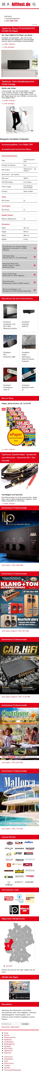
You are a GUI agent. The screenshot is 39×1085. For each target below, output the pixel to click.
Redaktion (8, 1039)
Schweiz (9, 966)
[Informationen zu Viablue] (9, 883)
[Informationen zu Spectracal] (19, 876)
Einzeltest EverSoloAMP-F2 (25, 324)
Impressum (8, 1057)
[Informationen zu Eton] (18, 853)
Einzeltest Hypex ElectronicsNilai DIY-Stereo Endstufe (28, 356)
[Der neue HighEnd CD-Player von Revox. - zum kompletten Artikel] (19, 64)
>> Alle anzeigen (8, 47)
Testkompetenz (10, 1037)
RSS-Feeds (8, 1048)
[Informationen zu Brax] (8, 848)
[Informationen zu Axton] (28, 842)
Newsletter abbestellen (10, 1027)
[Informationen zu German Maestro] (28, 853)
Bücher (7, 1035)
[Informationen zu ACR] (9, 843)
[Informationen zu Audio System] (18, 843)
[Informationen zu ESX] (9, 854)
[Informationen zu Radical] (8, 877)
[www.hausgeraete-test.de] (19, 902)
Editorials (7, 1053)
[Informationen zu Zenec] (29, 882)
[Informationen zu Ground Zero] (8, 860)
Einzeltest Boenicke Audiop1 (28, 387)
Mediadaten (8, 1059)
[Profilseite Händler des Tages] (19, 991)
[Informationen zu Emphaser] (30, 849)
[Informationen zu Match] (17, 864)
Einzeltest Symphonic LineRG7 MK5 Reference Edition (10, 325)
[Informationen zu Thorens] (30, 876)
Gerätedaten (9, 1042)
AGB (6, 1061)
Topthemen (8, 1051)
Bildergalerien (9, 1044)
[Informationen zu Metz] (27, 865)
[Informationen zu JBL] (9, 865)
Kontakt (7, 1068)
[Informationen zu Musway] (8, 871)
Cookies (7, 1065)
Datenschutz (9, 1063)
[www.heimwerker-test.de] (30, 902)
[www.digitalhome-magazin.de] (8, 902)
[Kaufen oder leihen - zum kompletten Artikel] (19, 120)
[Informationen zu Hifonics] (30, 860)
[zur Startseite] (21, 4)
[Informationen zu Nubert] (19, 871)
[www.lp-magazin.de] (14, 914)
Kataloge (7, 1046)
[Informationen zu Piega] (30, 871)
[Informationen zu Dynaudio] (19, 848)
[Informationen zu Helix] (19, 860)
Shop (6, 1033)
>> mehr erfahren (8, 449)
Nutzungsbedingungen (12, 1070)
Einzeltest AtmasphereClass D (8, 387)
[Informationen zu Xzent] (18, 882)
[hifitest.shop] (24, 914)
